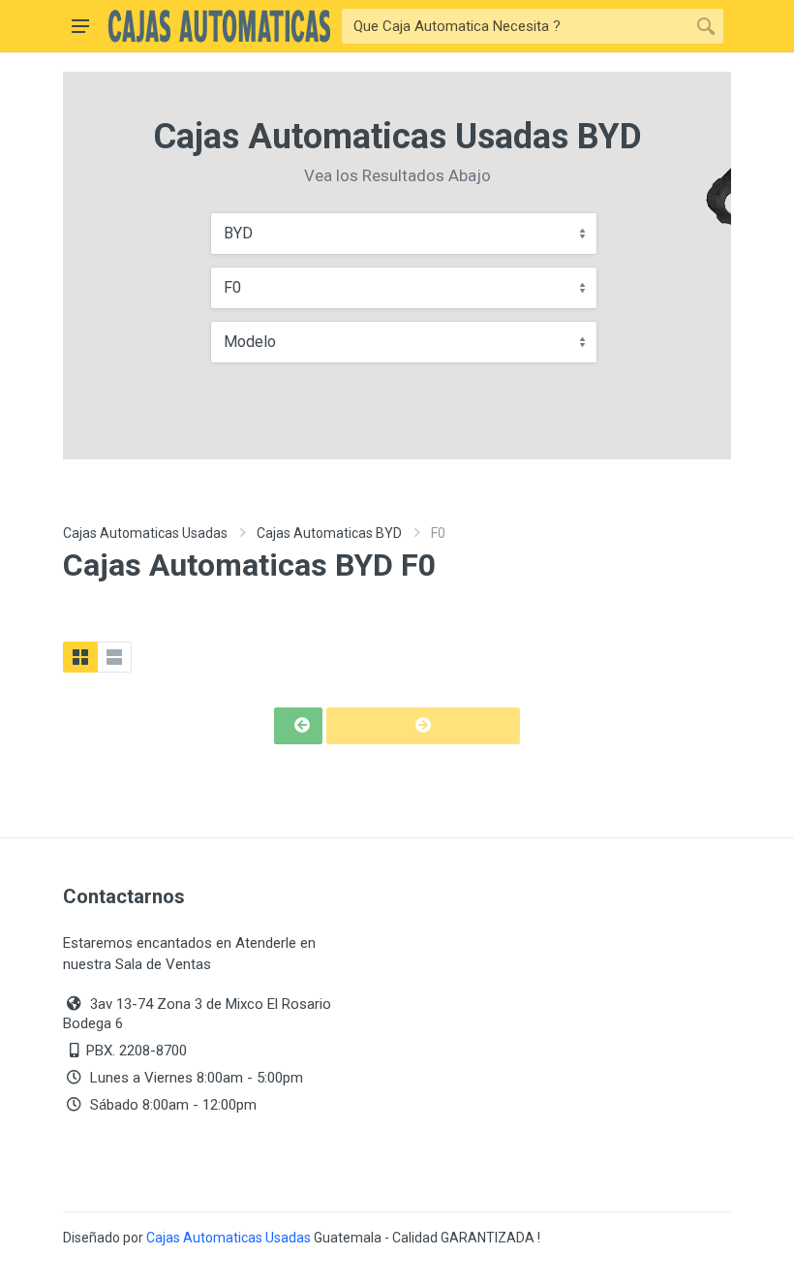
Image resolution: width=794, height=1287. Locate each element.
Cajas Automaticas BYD (329, 533)
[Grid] (80, 657)
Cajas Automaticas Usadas (145, 533)
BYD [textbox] (238, 233)
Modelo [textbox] (250, 341)
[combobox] (403, 233)
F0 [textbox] (232, 287)
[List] (114, 657)
